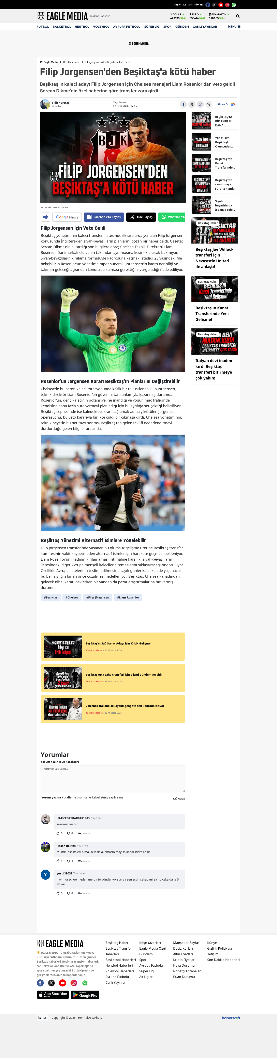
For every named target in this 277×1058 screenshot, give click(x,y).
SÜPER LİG (152, 27)
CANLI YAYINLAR (205, 27)
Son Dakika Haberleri (223, 960)
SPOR (167, 27)
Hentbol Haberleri (119, 965)
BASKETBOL (62, 27)
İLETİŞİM (187, 4)
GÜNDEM (182, 27)
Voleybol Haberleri (119, 971)
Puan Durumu (184, 977)
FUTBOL (43, 27)
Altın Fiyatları (183, 954)
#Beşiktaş (51, 597)
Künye (212, 942)
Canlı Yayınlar (115, 982)
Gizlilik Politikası (219, 948)
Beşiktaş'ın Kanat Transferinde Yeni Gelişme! (212, 313)
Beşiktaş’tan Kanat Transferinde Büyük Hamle (224, 163)
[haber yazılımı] (231, 1017)
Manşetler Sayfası (186, 942)
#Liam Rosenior (128, 597)
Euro (195, 14)
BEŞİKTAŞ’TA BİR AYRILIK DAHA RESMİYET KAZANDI (223, 121)
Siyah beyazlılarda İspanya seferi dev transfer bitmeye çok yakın (225, 205)
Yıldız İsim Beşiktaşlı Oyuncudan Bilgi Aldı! (223, 142)
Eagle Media (50, 62)
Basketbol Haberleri (120, 960)
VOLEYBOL (101, 27)
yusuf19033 (64, 873)
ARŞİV (177, 4)
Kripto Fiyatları (184, 960)
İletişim (212, 954)
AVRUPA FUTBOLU (127, 27)
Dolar (177, 14)
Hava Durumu (184, 965)
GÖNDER (179, 799)
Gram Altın (219, 14)
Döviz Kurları (183, 948)
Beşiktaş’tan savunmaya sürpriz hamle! (225, 184)
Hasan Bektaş (66, 846)
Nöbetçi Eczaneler (187, 971)
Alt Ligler (146, 977)
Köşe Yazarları (150, 942)
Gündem (146, 954)
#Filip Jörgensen (97, 597)
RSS (44, 1018)
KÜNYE (198, 4)
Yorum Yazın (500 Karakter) (60, 762)
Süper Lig (146, 971)
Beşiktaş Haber (72, 62)
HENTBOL (82, 27)
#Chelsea (72, 597)
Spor (143, 960)
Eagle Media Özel (152, 948)
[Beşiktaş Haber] (214, 230)
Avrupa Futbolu (117, 977)
